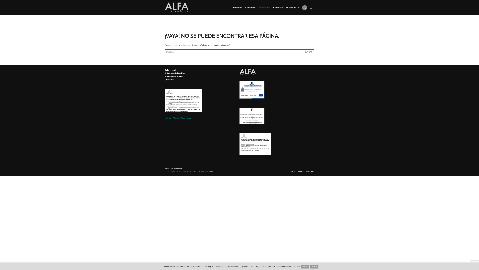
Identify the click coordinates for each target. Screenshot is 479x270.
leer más (314, 267)
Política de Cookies (174, 76)
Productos (237, 7)
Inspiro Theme (296, 171)
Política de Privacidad (175, 73)
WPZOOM (310, 171)
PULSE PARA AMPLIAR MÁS (178, 117)
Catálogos (250, 7)
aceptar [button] (304, 267)
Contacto (278, 7)
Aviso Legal (170, 70)
